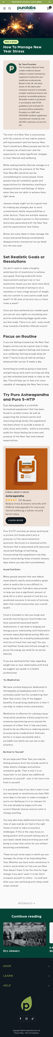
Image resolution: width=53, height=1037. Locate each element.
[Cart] (48, 8)
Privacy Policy (19, 1033)
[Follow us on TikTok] (33, 1019)
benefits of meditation (19, 691)
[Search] (9, 8)
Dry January (11, 950)
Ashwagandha (16, 405)
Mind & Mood (11, 42)
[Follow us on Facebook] (20, 1019)
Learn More (15, 521)
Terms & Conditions (32, 1033)
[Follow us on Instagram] (27, 1019)
